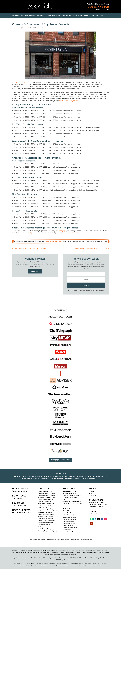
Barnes (67, 563)
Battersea (72, 563)
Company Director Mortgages (47, 531)
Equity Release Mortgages (46, 506)
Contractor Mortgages (45, 512)
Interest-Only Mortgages (46, 504)
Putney (51, 563)
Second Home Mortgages (46, 514)
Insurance (77, 15)
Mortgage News (41, 28)
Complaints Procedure (53, 539)
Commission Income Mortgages (44, 526)
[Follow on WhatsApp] (91, 519)
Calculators (96, 500)
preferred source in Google (54, 241)
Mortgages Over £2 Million (46, 495)
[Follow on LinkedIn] (94, 519)
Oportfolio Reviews (69, 517)
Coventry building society (21, 82)
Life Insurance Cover (69, 491)
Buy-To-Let (41, 15)
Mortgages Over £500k (45, 491)
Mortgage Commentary (60, 460)
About (86, 15)
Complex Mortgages (44, 502)
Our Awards (67, 530)
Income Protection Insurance (72, 495)
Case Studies (93, 495)
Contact (103, 15)
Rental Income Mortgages (46, 529)
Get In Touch (35, 271)
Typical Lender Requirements (37, 539)
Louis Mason (17, 28)
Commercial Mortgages (45, 518)
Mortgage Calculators (70, 519)
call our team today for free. (69, 101)
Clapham (78, 563)
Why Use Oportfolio (69, 515)
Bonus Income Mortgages (46, 523)
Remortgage (30, 15)
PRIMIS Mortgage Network (49, 551)
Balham (62, 563)
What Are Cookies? (86, 539)
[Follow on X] (98, 519)
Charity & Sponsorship (70, 528)
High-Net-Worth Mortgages (47, 497)
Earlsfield (84, 563)
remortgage (61, 231)
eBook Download (68, 526)
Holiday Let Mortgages (45, 516)
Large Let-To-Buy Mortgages (47, 510)
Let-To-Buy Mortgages (45, 508)
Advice (94, 15)
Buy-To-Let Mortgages (19, 505)
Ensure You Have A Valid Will (72, 504)
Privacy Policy (64, 539)
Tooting (29, 565)
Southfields (23, 565)
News (90, 493)
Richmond (104, 563)
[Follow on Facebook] (102, 519)
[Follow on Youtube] (91, 523)
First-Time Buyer (54, 15)
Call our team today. (72, 233)
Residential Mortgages (19, 491)
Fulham (90, 563)
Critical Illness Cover (70, 493)
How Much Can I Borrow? (97, 502)
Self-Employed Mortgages (46, 520)
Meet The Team (68, 513)
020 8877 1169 (98, 7)
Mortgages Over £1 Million (46, 493)
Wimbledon (43, 565)
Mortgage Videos (68, 521)
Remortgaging (17, 498)
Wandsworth (36, 565)
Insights (91, 491)
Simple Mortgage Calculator (98, 504)
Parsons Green (96, 563)
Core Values (67, 511)
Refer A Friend (68, 532)
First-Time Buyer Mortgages (21, 513)
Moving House (17, 15)
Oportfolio (16, 558)
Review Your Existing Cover (72, 502)
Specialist (66, 15)
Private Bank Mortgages (45, 499)
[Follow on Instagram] (105, 519)
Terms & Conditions (74, 539)
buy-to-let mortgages (27, 233)
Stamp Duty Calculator (96, 507)
